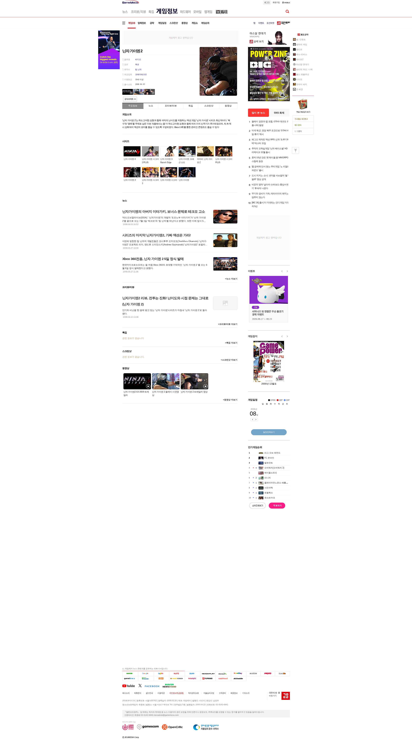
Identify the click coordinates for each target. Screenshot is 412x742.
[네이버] (130, 673)
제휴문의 (137, 693)
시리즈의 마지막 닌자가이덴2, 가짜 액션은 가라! (156, 235)
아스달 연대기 (302, 64)
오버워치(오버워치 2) (274, 468)
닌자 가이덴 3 (130, 180)
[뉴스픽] (192, 678)
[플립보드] (207, 678)
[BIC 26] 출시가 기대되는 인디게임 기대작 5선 (270, 204)
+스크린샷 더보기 (229, 360)
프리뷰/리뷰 (171, 105)
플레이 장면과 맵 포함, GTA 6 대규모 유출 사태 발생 (270, 123)
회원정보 (234, 693)
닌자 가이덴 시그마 (168, 180)
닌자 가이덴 (184, 180)
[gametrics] (130, 678)
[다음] (161, 673)
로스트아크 (269, 497)
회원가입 (276, 2)
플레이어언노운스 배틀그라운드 (279, 483)
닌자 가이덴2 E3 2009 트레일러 (136, 393)
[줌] (192, 673)
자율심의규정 (208, 693)
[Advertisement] (180, 37)
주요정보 (132, 105)
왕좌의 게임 (301, 44)
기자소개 (245, 693)
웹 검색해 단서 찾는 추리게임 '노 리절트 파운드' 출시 (271, 168)
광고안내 (149, 693)
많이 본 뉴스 (258, 112)
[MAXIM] (253, 673)
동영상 (228, 105)
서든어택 (268, 488)
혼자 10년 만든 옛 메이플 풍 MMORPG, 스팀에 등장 (270, 159)
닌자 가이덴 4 (130, 159)
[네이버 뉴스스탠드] (171, 685)
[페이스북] (154, 685)
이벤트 (251, 271)
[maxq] (268, 673)
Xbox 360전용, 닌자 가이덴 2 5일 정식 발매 (153, 259)
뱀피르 (299, 49)
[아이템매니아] (146, 678)
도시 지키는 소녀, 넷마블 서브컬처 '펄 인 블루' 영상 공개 (271, 177)
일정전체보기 (269, 432)
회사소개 (125, 693)
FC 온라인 (269, 458)
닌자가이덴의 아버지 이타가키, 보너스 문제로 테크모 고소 (163, 211)
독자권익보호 (193, 693)
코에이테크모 (141, 74)
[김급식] (161, 678)
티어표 (299, 79)
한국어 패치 (301, 84)
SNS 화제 (279, 112)
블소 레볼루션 (302, 74)
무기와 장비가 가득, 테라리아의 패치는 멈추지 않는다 (270, 195)
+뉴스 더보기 (231, 279)
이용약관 (161, 693)
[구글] (146, 673)
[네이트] (177, 673)
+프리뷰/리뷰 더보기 (227, 324)
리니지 (267, 478)
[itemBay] (238, 673)
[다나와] (223, 673)
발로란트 (268, 463)
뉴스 (151, 105)
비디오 (138, 59)
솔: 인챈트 (301, 39)
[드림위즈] (282, 673)
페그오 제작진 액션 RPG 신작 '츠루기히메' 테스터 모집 (270, 141)
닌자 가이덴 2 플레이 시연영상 (165, 393)
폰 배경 (299, 89)
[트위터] (141, 685)
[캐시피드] (223, 678)
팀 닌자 (138, 69)
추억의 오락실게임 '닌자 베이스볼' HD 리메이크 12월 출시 (270, 150)
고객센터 (222, 693)
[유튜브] (130, 685)
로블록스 (268, 493)
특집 (190, 105)
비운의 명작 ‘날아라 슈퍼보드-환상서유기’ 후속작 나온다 (270, 186)
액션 (137, 64)
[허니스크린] (177, 678)
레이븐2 (300, 59)
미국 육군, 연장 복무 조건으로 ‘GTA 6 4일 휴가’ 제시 (270, 132)
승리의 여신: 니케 (304, 69)
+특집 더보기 (231, 343)
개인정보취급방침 (176, 693)
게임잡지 (253, 336)
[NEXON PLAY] (207, 673)
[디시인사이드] (238, 678)
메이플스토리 (270, 473)
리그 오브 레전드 (272, 453)
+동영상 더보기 (230, 400)
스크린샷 (208, 105)
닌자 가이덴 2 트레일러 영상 (194, 391)
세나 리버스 (301, 54)
